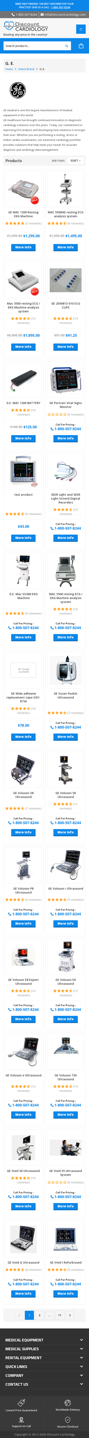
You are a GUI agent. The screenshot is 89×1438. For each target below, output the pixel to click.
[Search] (66, 45)
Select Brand (26, 69)
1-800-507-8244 (60, 7)
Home (9, 69)
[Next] (70, 1315)
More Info (23, 247)
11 (59, 1315)
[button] (76, 160)
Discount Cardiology (61, 1434)
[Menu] (81, 29)
